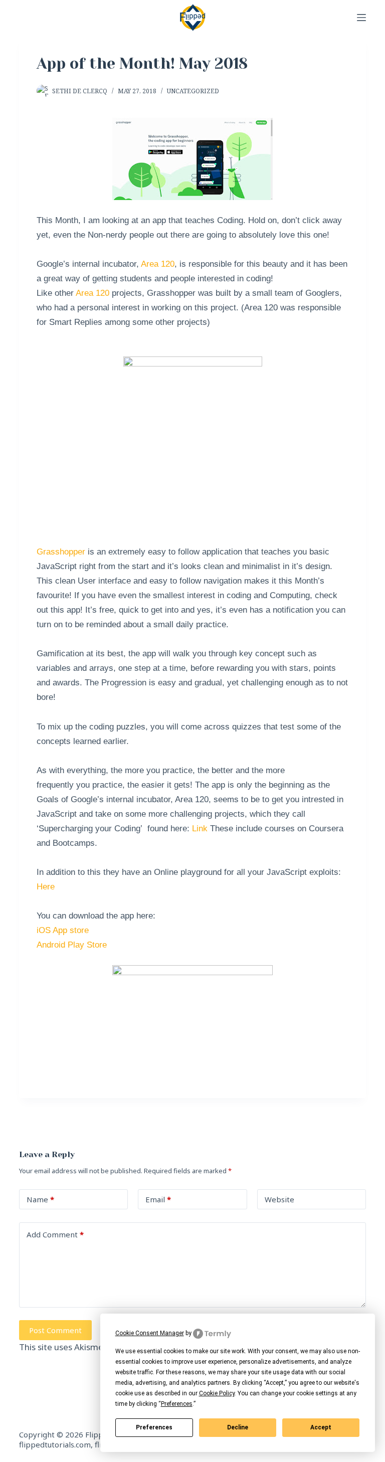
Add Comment (55, 1234)
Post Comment (55, 1330)
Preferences (154, 1427)
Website (279, 1199)
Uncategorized (193, 91)
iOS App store (63, 930)
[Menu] (361, 17)
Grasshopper (62, 552)
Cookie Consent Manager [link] (149, 1333)
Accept (320, 1427)
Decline (237, 1427)
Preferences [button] (176, 1403)
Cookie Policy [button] (217, 1393)
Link (200, 828)
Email (158, 1199)
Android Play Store (72, 945)
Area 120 (157, 264)
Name (40, 1199)
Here (46, 886)
